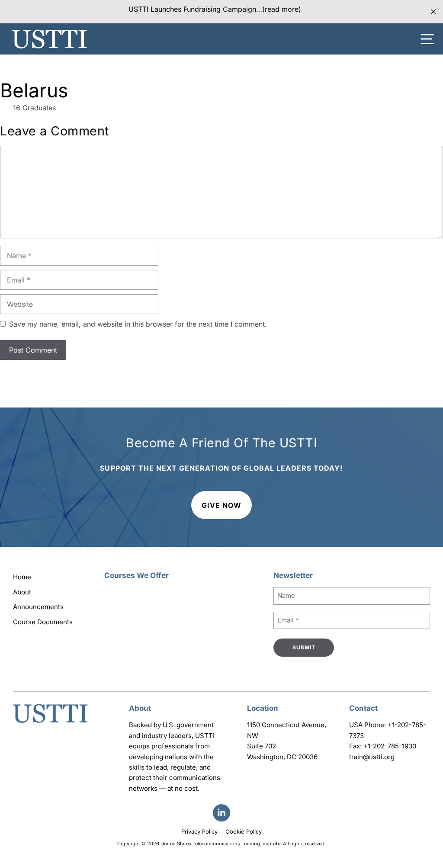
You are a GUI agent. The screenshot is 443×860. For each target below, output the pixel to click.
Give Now (221, 505)
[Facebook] (221, 812)
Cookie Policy (243, 831)
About (22, 592)
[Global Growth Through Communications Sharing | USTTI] (49, 38)
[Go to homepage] (50, 723)
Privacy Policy (199, 831)
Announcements (38, 607)
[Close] (433, 12)
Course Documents (43, 622)
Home (22, 577)
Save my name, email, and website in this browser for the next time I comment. (138, 324)
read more (282, 9)
